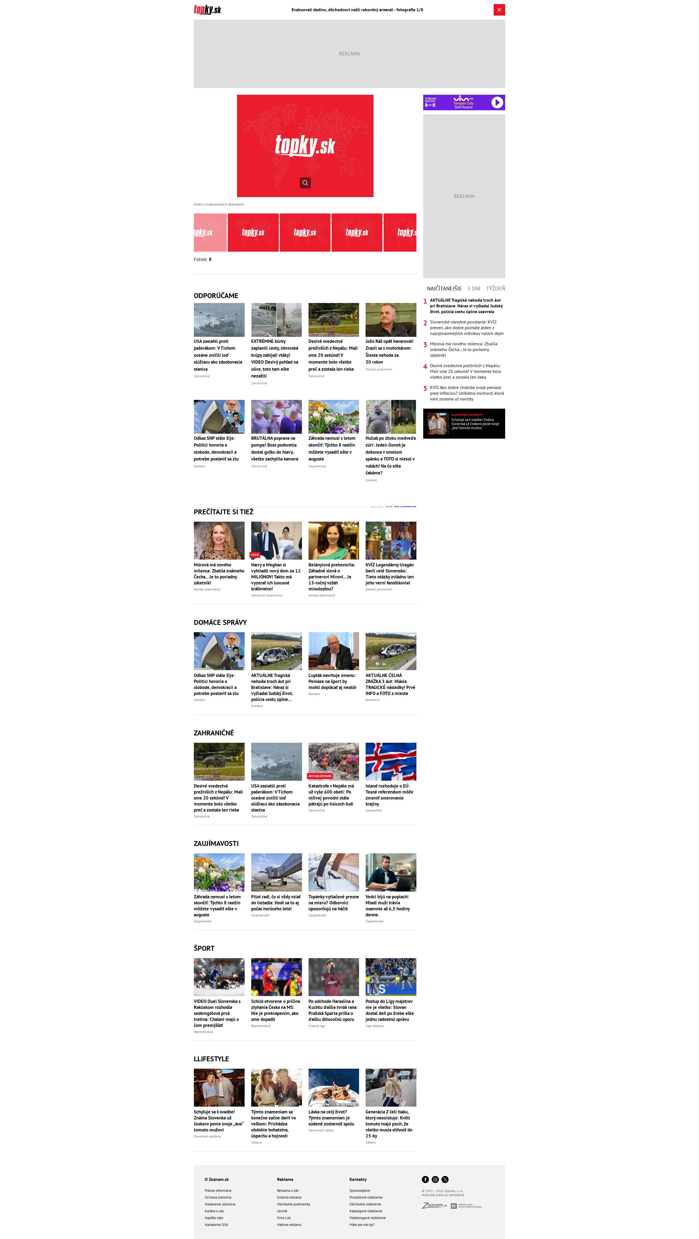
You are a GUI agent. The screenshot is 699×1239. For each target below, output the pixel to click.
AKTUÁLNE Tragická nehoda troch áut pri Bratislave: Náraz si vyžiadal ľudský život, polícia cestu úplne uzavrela (272, 687)
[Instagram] (435, 1179)
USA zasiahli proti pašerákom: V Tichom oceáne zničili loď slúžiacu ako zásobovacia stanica (275, 798)
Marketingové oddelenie (368, 1218)
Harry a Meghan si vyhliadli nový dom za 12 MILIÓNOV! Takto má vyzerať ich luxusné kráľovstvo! (276, 577)
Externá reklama (289, 1197)
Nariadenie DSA (216, 1224)
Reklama (285, 1179)
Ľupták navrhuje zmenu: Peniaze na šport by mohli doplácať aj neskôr (333, 681)
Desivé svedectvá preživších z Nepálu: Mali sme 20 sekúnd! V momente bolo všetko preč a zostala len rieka (218, 798)
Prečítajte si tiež (223, 511)
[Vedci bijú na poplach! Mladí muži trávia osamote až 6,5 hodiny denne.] (391, 872)
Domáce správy (220, 622)
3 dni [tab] (474, 288)
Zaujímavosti (216, 843)
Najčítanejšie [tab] (444, 288)
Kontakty (358, 1179)
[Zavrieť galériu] (499, 10)
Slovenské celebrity (207, 1136)
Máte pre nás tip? (362, 1224)
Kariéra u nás (214, 1211)
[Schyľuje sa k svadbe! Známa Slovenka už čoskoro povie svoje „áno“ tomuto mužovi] (219, 1088)
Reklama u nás (287, 1190)
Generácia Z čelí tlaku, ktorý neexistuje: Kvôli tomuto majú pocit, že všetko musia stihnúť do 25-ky (389, 1124)
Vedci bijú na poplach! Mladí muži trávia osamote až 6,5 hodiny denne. (388, 906)
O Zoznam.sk (217, 1179)
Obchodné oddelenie (365, 1204)
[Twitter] (445, 1179)
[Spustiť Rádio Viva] (463, 98)
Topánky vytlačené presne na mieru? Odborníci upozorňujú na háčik (334, 903)
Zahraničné (214, 732)
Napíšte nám (214, 1218)
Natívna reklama (289, 1224)
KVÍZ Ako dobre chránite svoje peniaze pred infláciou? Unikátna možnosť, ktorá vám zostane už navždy (467, 393)
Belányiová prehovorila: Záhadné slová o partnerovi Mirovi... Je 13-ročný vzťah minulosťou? (332, 577)
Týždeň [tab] (495, 288)
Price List (284, 1218)
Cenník (282, 1211)
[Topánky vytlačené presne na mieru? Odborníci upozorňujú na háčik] (334, 872)
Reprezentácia (203, 1032)
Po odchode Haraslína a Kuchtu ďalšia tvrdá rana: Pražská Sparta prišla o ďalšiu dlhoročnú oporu (333, 1010)
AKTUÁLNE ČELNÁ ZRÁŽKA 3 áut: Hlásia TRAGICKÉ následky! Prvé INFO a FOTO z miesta (390, 684)
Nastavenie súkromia (220, 1204)
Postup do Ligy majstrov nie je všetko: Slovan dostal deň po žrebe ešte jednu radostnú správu (390, 1010)
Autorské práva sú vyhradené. (443, 1195)
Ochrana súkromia (218, 1197)
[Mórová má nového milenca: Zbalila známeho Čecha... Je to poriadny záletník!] (219, 541)
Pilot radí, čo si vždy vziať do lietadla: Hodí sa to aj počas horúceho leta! (276, 903)
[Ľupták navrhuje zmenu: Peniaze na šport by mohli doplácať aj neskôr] (334, 651)
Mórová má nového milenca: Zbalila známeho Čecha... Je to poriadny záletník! (219, 574)
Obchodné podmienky (293, 1204)
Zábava (256, 1142)
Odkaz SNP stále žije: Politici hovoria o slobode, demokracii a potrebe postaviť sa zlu (216, 684)
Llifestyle (211, 1058)
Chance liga (317, 1026)
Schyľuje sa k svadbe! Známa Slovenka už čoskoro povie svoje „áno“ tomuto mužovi (218, 1121)
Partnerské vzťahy (321, 1130)
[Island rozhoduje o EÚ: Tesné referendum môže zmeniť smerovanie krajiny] (391, 762)
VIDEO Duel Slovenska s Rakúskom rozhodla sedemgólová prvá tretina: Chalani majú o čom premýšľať (217, 1013)
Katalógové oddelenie (366, 1211)
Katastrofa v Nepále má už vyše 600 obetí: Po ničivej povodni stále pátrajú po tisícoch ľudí (331, 795)
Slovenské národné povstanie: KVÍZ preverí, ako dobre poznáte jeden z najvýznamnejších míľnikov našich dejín (467, 327)
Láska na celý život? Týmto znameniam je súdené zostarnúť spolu (331, 1118)
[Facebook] (425, 1179)
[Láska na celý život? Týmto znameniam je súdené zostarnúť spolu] (334, 1088)
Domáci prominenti (207, 589)
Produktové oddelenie (366, 1197)
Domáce (199, 700)
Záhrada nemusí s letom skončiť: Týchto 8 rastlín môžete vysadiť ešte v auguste (217, 906)
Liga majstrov (375, 1026)
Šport (204, 948)
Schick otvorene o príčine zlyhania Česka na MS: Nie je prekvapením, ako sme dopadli (275, 1010)
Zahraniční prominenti (266, 595)
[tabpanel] (464, 349)
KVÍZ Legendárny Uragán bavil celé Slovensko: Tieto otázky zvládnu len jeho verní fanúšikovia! (390, 574)
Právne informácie (218, 1190)
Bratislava (373, 700)
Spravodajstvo (360, 1190)
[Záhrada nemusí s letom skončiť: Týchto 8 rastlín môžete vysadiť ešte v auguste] (219, 872)
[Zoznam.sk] (436, 1207)
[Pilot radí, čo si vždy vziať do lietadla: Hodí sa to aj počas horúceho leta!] (276, 872)
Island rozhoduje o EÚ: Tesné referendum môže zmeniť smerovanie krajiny (389, 795)
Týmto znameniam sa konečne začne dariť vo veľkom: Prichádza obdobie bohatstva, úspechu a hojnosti (273, 1124)
